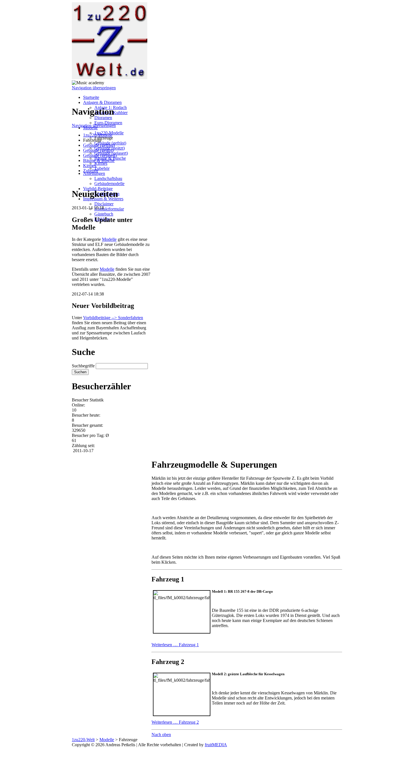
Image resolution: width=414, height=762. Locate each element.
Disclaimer (103, 203)
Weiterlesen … (175, 644)
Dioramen (103, 117)
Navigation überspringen (94, 87)
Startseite (91, 97)
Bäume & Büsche (99, 160)
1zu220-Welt (83, 739)
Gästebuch (103, 214)
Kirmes (100, 163)
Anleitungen (94, 173)
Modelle (109, 239)
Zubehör (102, 168)
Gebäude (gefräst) (99, 145)
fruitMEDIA (216, 744)
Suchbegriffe (83, 365)
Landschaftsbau (108, 178)
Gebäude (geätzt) (98, 150)
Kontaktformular (109, 208)
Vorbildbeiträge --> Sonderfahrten (113, 317)
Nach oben (161, 734)
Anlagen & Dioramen (102, 102)
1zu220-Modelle (97, 135)
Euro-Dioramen (108, 122)
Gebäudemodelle (109, 183)
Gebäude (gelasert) (100, 155)
